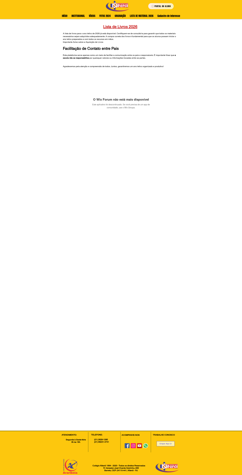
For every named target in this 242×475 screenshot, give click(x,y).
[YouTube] (139, 445)
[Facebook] (127, 445)
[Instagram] (133, 445)
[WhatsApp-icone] (145, 445)
